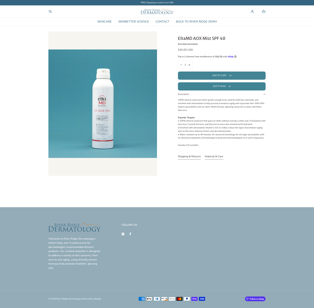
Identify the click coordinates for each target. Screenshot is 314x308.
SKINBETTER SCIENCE (133, 22)
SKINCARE (104, 22)
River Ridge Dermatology (68, 298)
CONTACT (162, 22)
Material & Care (214, 156)
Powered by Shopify (91, 298)
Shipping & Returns (189, 156)
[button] (50, 11)
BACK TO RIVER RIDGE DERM (196, 22)
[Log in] (252, 11)
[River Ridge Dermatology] (157, 11)
